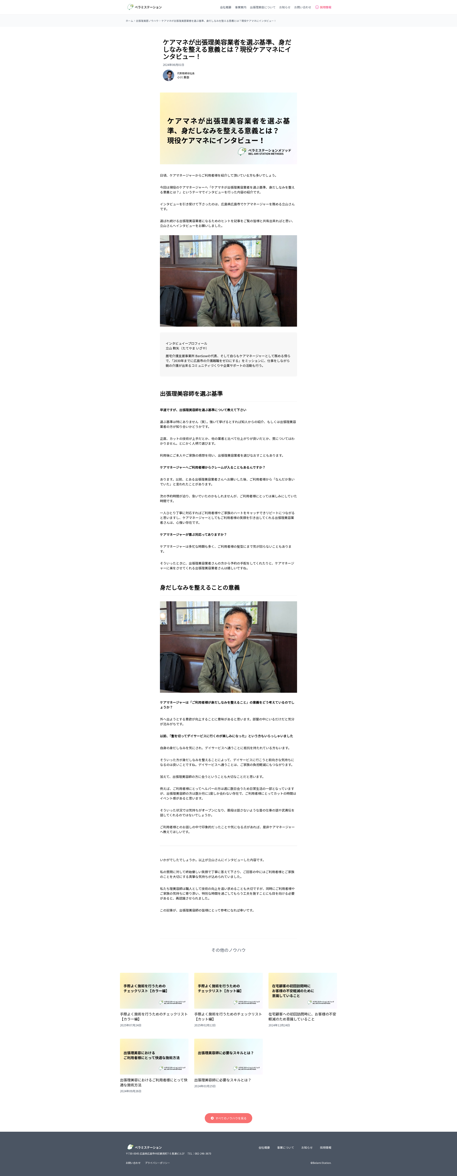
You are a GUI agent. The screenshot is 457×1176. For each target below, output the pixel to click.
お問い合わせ (302, 7)
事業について (285, 1147)
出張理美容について (263, 7)
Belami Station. (322, 1163)
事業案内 (240, 7)
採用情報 (325, 1147)
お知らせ (285, 7)
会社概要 (225, 7)
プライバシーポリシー (157, 1163)
